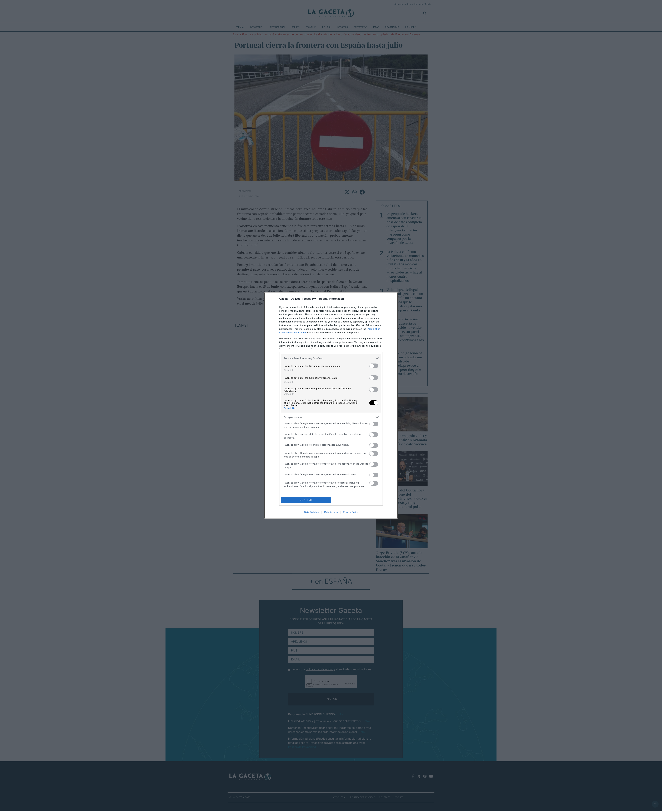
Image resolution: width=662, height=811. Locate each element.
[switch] (373, 366)
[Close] (390, 299)
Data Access (331, 512)
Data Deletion (311, 512)
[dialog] (331, 405)
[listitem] (331, 358)
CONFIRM (306, 500)
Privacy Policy (350, 512)
